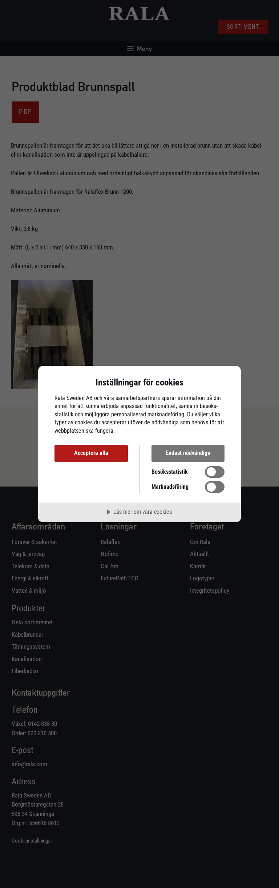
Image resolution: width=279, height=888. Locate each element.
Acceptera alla (91, 452)
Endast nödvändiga (188, 452)
